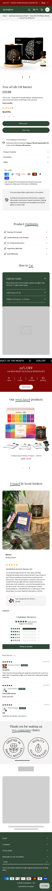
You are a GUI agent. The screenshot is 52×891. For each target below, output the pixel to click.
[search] (29, 9)
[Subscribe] (47, 862)
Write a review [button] (26, 646)
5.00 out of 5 (32, 622)
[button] (26, 123)
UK (37, 9)
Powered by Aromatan (26, 886)
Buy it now (26, 130)
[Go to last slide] (22, 77)
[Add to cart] (47, 449)
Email (5, 862)
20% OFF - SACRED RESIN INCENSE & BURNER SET (20, 3)
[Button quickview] (47, 445)
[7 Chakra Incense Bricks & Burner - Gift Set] (26, 428)
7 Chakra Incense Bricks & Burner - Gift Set (26, 456)
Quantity (6, 112)
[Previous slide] (22, 468)
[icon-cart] (42, 9)
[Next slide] (29, 77)
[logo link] (13, 747)
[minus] (5, 117)
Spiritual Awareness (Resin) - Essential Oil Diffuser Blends (29, 16)
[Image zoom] (26, 47)
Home (5, 16)
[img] (7, 662)
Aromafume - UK (29, 883)
